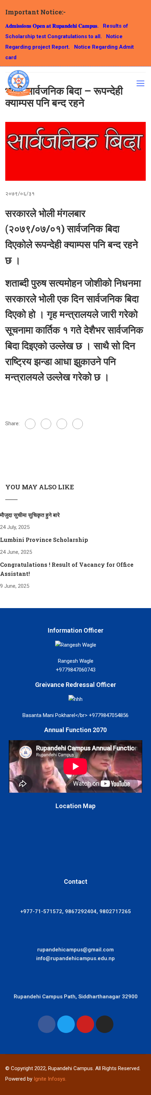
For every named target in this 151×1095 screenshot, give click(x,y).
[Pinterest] (77, 424)
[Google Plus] (46, 424)
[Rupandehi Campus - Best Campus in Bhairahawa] (18, 85)
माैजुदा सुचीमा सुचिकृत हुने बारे (30, 514)
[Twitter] (62, 424)
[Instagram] (104, 1024)
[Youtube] (85, 1024)
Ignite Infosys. (50, 1079)
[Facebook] (30, 424)
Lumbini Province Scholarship (44, 539)
